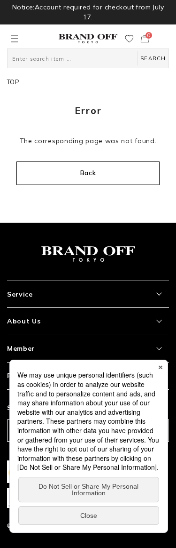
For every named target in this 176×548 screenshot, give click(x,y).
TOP (13, 82)
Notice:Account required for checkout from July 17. (88, 12)
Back (88, 173)
